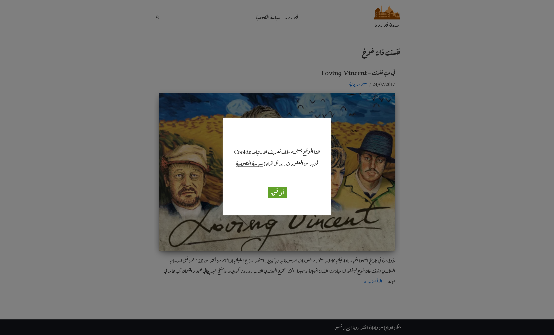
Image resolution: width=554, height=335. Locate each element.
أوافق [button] (277, 192)
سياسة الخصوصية (249, 163)
